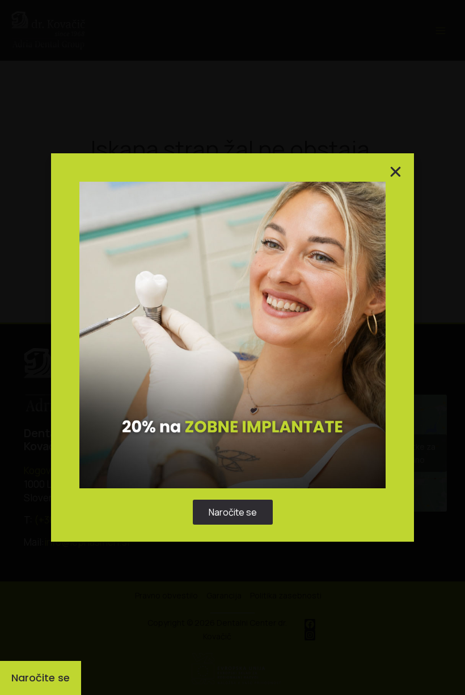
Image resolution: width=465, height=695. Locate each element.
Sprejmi (162, 380)
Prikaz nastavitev (303, 380)
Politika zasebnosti (227, 407)
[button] (364, 288)
